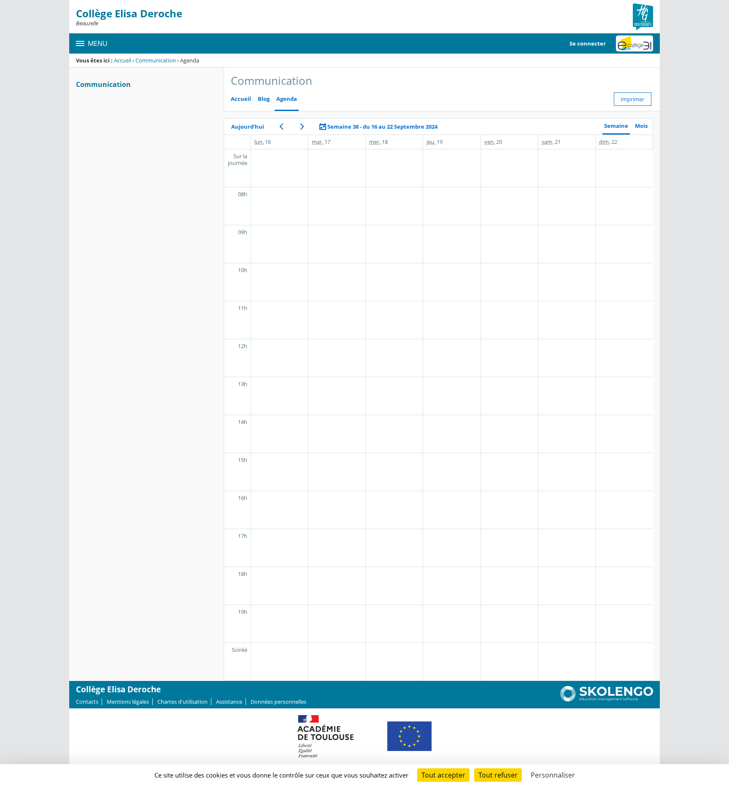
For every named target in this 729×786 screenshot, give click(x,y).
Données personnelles (278, 701)
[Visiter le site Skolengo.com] (606, 699)
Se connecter (588, 43)
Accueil (122, 60)
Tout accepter (443, 775)
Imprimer (632, 99)
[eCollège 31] (634, 43)
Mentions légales (128, 701)
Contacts (87, 701)
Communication (155, 60)
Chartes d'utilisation (182, 701)
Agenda (286, 99)
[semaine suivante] (302, 126)
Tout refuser (498, 775)
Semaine (616, 126)
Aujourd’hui (247, 126)
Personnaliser (553, 775)
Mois (641, 126)
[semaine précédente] (281, 126)
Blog (264, 99)
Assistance (229, 701)
